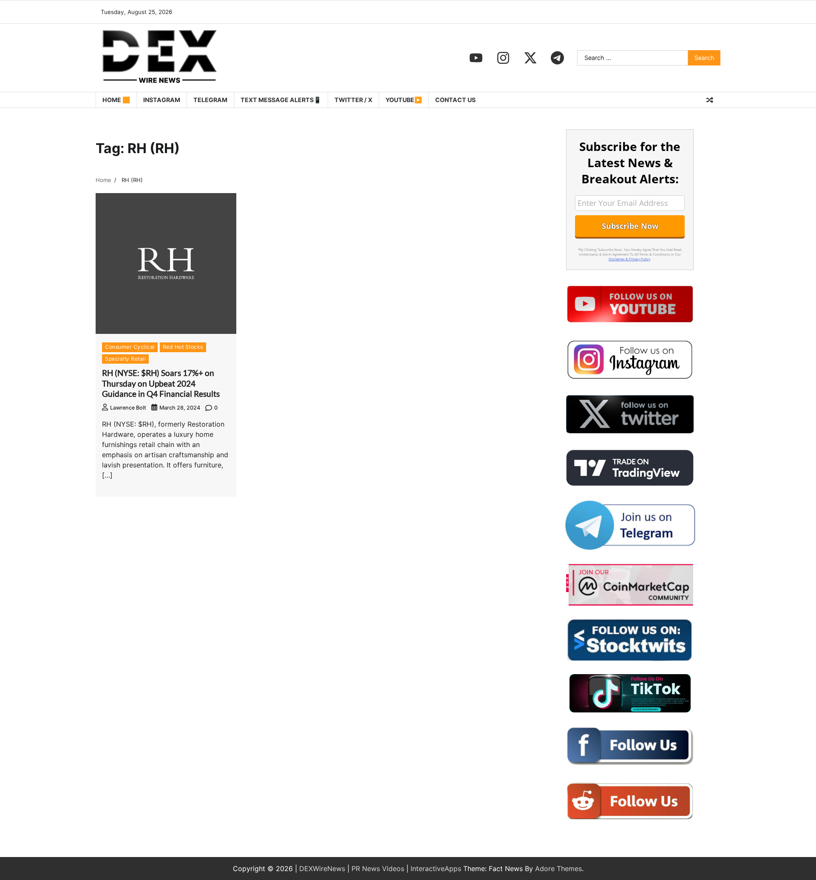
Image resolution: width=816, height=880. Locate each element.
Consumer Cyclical (130, 347)
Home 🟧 (116, 99)
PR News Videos (377, 868)
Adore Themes (558, 868)
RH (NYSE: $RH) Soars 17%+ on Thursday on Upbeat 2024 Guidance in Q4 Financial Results (161, 383)
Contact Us (455, 99)
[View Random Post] (709, 100)
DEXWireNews (322, 868)
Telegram (210, 99)
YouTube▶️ (403, 99)
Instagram (161, 99)
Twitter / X (353, 99)
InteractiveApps (436, 868)
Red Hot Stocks (183, 347)
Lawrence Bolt (128, 407)
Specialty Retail (125, 359)
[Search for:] (632, 58)
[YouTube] (476, 58)
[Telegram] (557, 58)
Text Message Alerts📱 (281, 99)
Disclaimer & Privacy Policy (629, 258)
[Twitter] (530, 58)
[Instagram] (503, 58)
